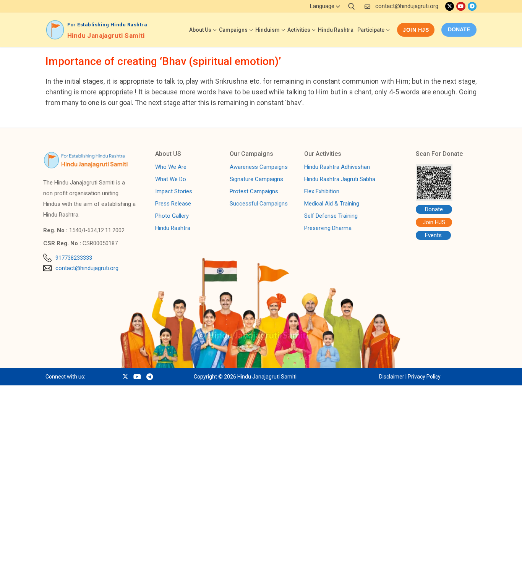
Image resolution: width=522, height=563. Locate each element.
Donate (434, 209)
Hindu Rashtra (172, 228)
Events (433, 235)
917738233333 (73, 257)
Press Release (173, 204)
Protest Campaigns (254, 192)
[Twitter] (449, 6)
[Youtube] (460, 6)
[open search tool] (351, 6)
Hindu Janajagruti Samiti (106, 35)
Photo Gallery (172, 216)
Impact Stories (173, 192)
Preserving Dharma (328, 228)
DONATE (459, 29)
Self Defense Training (331, 216)
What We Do (170, 179)
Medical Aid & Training (331, 204)
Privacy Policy (424, 377)
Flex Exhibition (321, 192)
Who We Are (170, 167)
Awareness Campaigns (259, 167)
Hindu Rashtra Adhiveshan (337, 167)
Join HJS (416, 30)
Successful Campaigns (259, 204)
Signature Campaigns (256, 179)
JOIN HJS (68, 548)
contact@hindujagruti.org (406, 6)
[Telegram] (472, 6)
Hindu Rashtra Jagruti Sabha (339, 179)
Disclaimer (391, 377)
